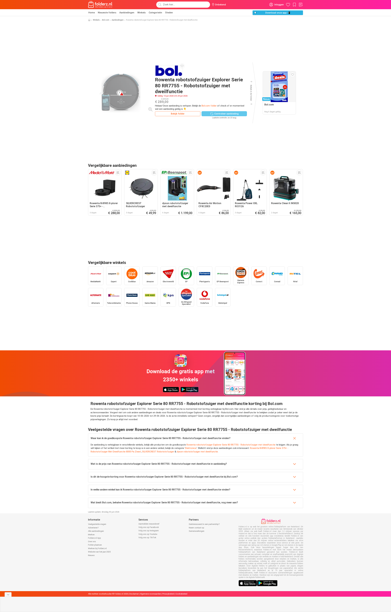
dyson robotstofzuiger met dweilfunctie (197, 451)
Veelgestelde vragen (97, 524)
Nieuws (91, 555)
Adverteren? (93, 528)
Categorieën (155, 12)
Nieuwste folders (107, 12)
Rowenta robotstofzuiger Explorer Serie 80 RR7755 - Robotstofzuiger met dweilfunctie (231, 444)
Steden (169, 12)
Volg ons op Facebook (148, 527)
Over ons (92, 541)
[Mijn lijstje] (300, 4)
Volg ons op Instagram (148, 530)
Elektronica (190, 448)
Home (91, 12)
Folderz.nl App (94, 538)
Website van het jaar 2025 (99, 552)
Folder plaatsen (95, 545)
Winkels (141, 12)
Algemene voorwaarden (150, 594)
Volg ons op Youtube (147, 534)
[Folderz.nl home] (100, 4)
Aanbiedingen (126, 12)
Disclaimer (134, 594)
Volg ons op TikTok (147, 537)
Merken (91, 534)
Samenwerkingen (196, 531)
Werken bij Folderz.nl (97, 548)
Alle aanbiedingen (96, 531)
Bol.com (105, 20)
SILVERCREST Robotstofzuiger (158, 451)
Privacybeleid (168, 594)
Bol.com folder (209, 105)
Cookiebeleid (181, 594)
